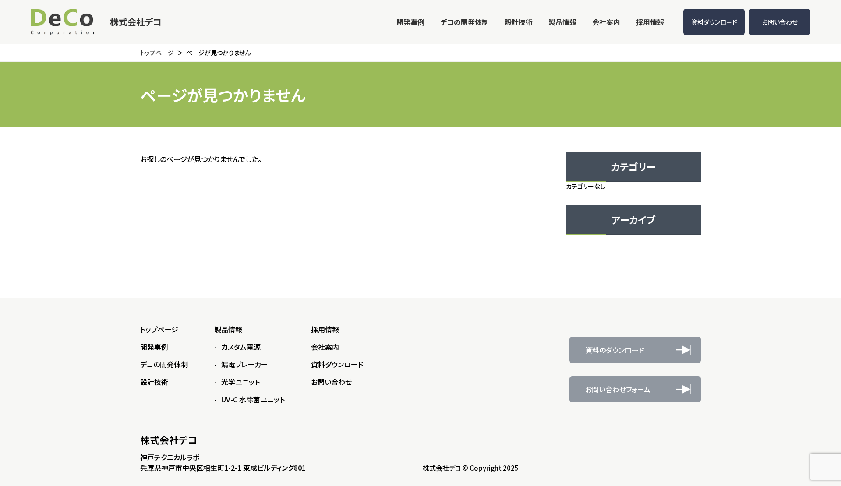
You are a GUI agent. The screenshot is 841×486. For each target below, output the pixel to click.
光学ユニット (240, 382)
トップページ (159, 329)
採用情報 (325, 329)
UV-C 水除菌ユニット (253, 399)
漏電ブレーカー (244, 364)
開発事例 (154, 347)
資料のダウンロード (614, 350)
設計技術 (154, 382)
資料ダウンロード (714, 22)
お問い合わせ (780, 22)
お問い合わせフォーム (617, 389)
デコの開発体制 (164, 364)
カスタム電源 (241, 347)
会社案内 (325, 347)
